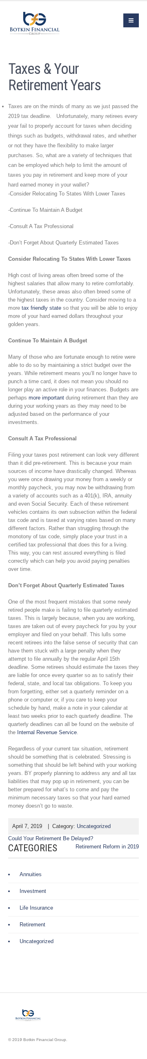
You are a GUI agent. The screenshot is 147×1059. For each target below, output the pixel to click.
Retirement (32, 924)
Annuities (31, 874)
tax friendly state (41, 308)
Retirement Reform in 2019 (107, 847)
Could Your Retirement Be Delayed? (50, 838)
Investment (33, 891)
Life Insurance (36, 908)
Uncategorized (94, 826)
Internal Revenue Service (47, 732)
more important (46, 398)
